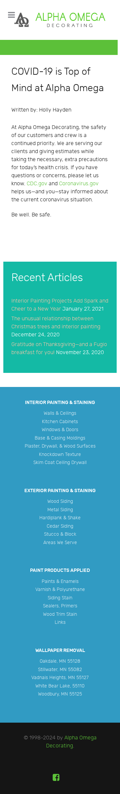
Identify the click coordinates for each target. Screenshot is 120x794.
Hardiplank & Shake (60, 518)
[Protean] (58, 19)
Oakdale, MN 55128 (60, 661)
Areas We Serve (60, 542)
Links (60, 622)
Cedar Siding (60, 526)
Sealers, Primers (60, 606)
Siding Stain (60, 598)
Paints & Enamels (60, 581)
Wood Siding (60, 501)
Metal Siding (60, 510)
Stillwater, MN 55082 (60, 669)
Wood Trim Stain (60, 614)
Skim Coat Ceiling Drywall (60, 462)
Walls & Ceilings (60, 413)
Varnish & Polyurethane (60, 589)
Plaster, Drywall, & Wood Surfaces (60, 446)
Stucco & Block (60, 534)
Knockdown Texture (60, 454)
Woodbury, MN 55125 (60, 694)
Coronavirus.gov (79, 184)
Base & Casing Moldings (60, 438)
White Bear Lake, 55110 (60, 686)
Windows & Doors (60, 430)
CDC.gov (37, 184)
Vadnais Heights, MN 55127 (60, 677)
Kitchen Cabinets (60, 421)
